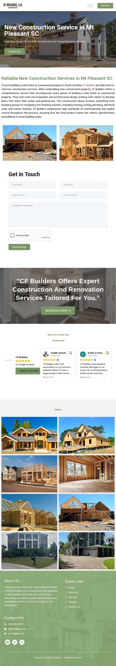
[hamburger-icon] (90, 6)
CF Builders (88, 85)
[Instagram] (14, 642)
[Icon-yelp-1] (21, 642)
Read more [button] (48, 377)
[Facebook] (7, 642)
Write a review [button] (29, 371)
